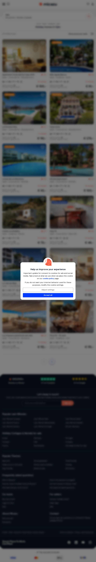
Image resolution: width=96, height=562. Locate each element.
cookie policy (48, 278)
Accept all (48, 295)
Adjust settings (48, 290)
